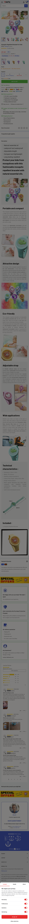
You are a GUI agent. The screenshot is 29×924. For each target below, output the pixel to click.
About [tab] (24, 884)
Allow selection (14, 921)
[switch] (25, 899)
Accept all (14, 917)
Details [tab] (14, 884)
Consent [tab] (5, 884)
